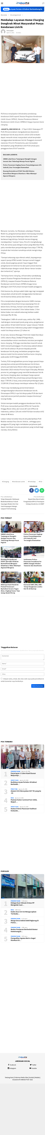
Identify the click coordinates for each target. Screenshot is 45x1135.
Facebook (13, 1065)
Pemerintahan (15, 771)
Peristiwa (14, 789)
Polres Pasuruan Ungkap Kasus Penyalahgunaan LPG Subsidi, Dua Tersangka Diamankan (33, 537)
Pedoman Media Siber (21, 1077)
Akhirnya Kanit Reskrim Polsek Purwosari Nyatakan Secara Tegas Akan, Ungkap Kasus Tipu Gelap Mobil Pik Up (10, 589)
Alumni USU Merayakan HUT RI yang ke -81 (26, 792)
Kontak (31, 1077)
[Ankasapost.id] (22, 3)
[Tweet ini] (36, 490)
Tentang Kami (9, 1077)
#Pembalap (32, 482)
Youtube (34, 1068)
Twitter (34, 1065)
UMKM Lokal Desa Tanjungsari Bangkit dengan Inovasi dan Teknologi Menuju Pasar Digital (10, 538)
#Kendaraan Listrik (18, 482)
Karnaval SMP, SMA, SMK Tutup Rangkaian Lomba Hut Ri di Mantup (33, 587)
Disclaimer (15, 1080)
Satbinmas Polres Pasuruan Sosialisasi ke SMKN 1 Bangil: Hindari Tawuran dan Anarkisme (33, 562)
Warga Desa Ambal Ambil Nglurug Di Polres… (25, 922)
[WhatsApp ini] (42, 490)
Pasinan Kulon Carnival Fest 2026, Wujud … (24, 801)
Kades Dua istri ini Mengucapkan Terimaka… (23, 913)
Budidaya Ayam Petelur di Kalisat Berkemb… (24, 783)
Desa (12, 798)
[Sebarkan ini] (31, 490)
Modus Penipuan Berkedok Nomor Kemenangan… (24, 930)
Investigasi (15, 780)
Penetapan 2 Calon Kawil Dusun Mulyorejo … (23, 774)
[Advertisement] (22, 87)
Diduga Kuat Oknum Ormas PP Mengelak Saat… (22, 904)
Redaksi (37, 1077)
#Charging (5, 482)
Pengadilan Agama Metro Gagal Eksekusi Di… (23, 939)
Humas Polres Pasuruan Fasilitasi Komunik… (23, 810)
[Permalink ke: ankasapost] (3, 31)
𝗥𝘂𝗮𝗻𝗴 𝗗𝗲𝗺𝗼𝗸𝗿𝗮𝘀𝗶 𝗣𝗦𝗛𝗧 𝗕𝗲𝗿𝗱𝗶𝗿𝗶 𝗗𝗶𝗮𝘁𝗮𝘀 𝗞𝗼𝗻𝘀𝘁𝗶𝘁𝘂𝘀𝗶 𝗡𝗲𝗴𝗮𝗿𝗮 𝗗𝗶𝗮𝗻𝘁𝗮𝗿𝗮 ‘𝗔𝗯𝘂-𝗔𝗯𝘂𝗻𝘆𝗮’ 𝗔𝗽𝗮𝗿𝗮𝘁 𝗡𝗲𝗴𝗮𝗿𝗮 (20, 173)
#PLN (40, 482)
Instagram (13, 1068)
